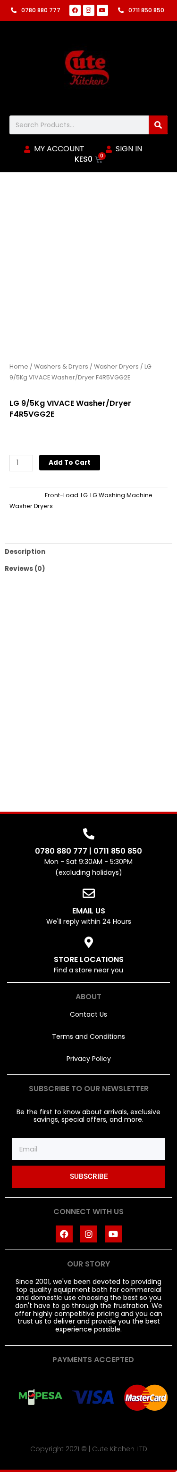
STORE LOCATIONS (89, 959)
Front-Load (61, 495)
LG (84, 495)
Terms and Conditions (88, 1036)
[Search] (158, 124)
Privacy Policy (89, 1058)
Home (18, 366)
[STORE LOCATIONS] (88, 942)
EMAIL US (88, 910)
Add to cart (70, 462)
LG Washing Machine (121, 495)
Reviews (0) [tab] (25, 568)
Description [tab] (25, 551)
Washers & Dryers (61, 366)
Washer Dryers (116, 366)
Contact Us (88, 1014)
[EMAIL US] (89, 893)
